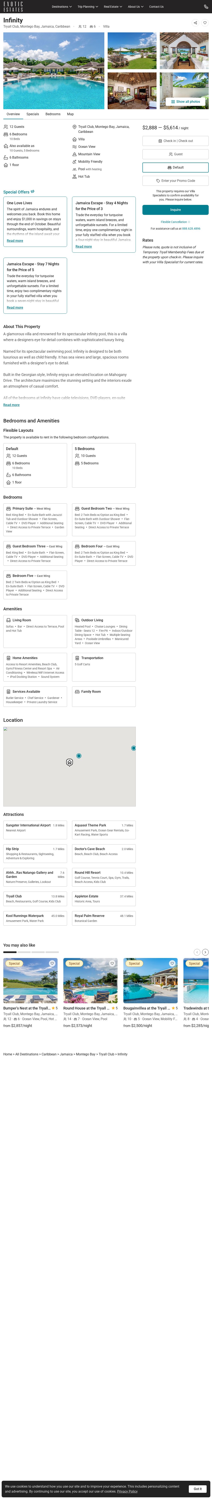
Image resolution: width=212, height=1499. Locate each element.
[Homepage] (13, 7)
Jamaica (47, 26)
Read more (15, 241)
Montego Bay (30, 26)
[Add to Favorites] (205, 23)
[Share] (195, 23)
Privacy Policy (127, 1491)
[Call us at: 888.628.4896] (206, 6)
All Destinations (26, 1054)
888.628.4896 (191, 228)
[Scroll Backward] (197, 952)
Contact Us (156, 6)
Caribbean (62, 26)
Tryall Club (11, 26)
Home (7, 1054)
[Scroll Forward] (205, 952)
